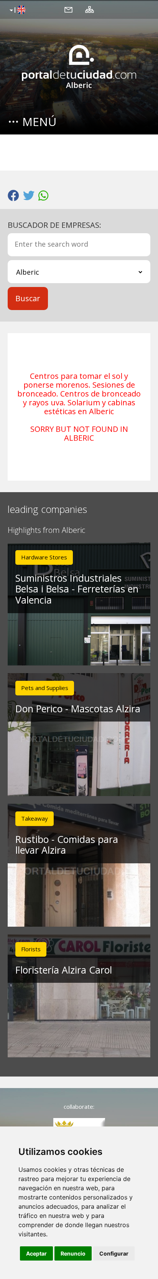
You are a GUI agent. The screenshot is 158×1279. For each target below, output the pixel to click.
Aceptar (36, 1253)
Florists (31, 949)
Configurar (113, 1253)
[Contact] (68, 9)
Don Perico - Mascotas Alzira (77, 708)
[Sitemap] (89, 9)
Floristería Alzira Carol (63, 969)
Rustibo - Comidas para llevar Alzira (66, 845)
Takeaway (34, 818)
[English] (17, 10)
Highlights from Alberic (46, 530)
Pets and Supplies (44, 688)
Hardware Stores (44, 557)
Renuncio (73, 1253)
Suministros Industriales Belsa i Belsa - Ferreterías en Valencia (76, 589)
